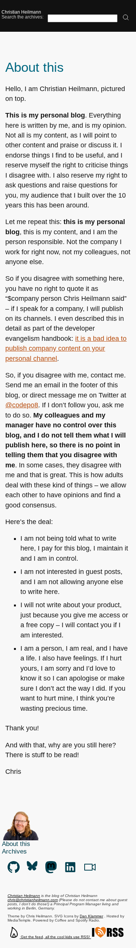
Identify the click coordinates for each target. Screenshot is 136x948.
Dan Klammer (91, 916)
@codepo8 (21, 405)
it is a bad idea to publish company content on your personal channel (66, 348)
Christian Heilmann (21, 11)
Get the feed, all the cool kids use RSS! (55, 937)
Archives (14, 851)
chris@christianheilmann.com (33, 900)
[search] (126, 18)
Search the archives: (22, 16)
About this (16, 843)
